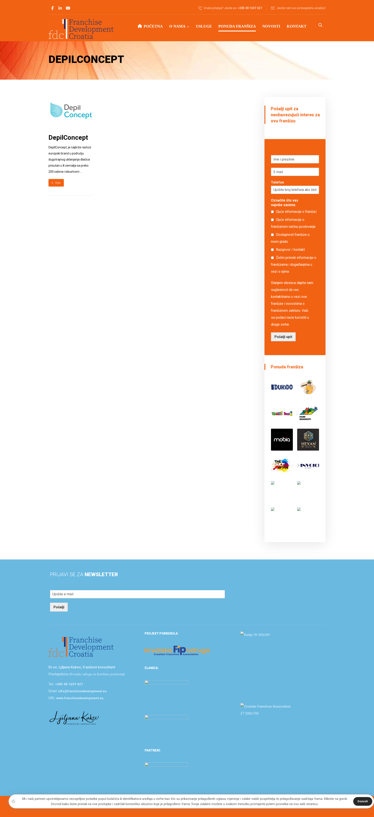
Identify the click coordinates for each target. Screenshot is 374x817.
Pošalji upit (283, 337)
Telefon (277, 182)
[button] (52, 8)
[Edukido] (282, 387)
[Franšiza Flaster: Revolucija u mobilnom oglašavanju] (282, 518)
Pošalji (58, 607)
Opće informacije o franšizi (296, 212)
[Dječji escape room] (282, 492)
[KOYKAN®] (308, 492)
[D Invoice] (308, 466)
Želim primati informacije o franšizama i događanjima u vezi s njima (293, 265)
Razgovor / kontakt (290, 250)
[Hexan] (308, 440)
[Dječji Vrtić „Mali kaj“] (282, 413)
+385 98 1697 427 (69, 684)
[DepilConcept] (308, 518)
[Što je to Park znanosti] (308, 413)
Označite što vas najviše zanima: (284, 202)
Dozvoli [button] (363, 801)
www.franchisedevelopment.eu (79, 698)
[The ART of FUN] (282, 466)
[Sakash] (308, 387)
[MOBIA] (282, 440)
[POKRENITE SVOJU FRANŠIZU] (80, 29)
